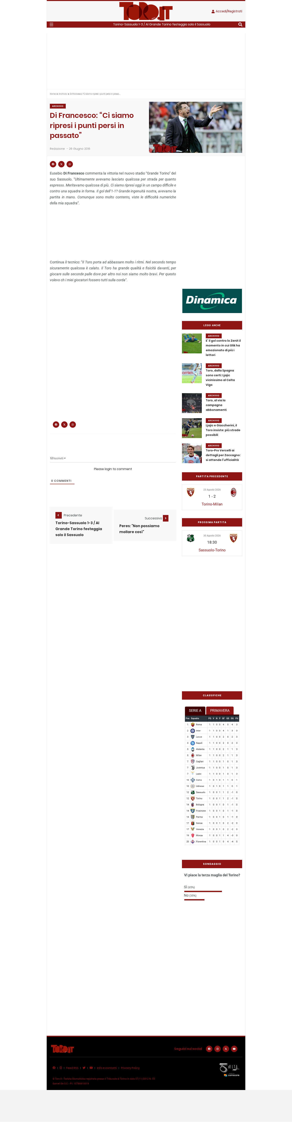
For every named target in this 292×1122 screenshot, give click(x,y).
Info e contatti (107, 1068)
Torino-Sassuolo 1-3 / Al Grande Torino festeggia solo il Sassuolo (161, 24)
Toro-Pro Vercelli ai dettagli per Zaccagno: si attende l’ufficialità (223, 455)
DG (232, 718)
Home (53, 93)
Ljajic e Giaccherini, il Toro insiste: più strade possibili (223, 430)
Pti (236, 718)
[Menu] (51, 24)
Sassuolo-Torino (212, 550)
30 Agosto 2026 (212, 535)
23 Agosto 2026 (212, 489)
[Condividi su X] (61, 164)
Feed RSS (72, 1068)
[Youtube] (234, 1049)
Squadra (195, 718)
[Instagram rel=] (217, 1049)
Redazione (57, 149)
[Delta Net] (229, 1069)
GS (227, 718)
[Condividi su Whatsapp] (70, 164)
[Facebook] (209, 1049)
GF (223, 718)
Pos (188, 718)
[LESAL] (212, 300)
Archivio (63, 93)
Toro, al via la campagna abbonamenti (216, 405)
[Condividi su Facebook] (53, 164)
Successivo (154, 518)
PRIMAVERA (220, 710)
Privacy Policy (130, 1068)
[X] (226, 1049)
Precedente (73, 515)
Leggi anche (212, 325)
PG (209, 718)
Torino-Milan (212, 504)
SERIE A (195, 710)
